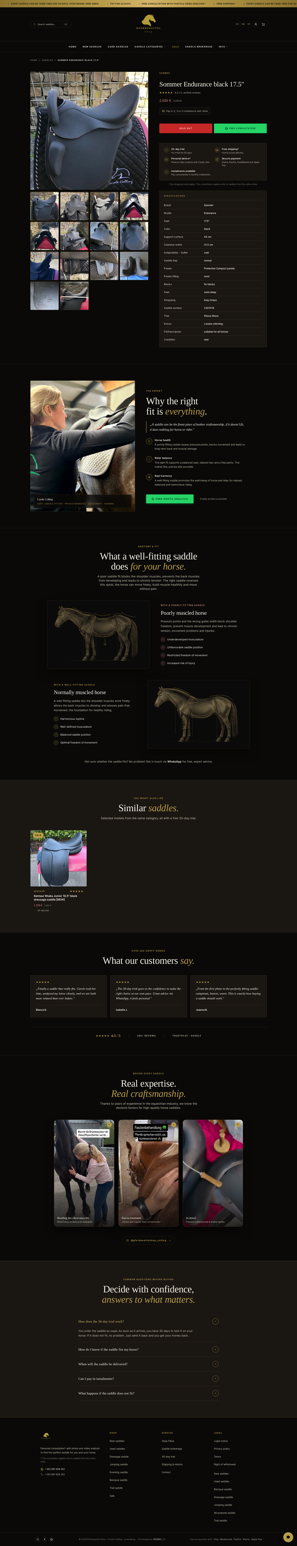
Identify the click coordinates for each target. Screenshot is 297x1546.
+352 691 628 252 (55, 1469)
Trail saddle (116, 1487)
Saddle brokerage (199, 46)
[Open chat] (288, 1537)
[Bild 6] (74, 236)
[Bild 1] (44, 206)
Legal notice (221, 1440)
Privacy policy (222, 1448)
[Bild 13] (44, 295)
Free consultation (242, 128)
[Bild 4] (134, 206)
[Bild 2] (74, 206)
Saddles (47, 60)
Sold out (185, 128)
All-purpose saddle (224, 1512)
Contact (166, 1472)
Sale (112, 1495)
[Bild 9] (44, 266)
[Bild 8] (134, 236)
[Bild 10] (74, 266)
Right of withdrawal (225, 1464)
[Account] (255, 24)
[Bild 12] (134, 266)
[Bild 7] (104, 236)
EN (243, 24)
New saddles (92, 46)
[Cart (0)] (263, 24)
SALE (175, 46)
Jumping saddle (119, 1464)
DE (237, 24)
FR (249, 24)
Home (72, 46)
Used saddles (118, 46)
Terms (217, 1456)
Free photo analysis (172, 499)
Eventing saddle (119, 1472)
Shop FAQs (168, 1440)
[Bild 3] (104, 206)
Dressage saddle (119, 1456)
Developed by (145, 1539)
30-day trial (168, 1456)
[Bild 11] (104, 266)
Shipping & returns (172, 1464)
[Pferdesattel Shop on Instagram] (37, 1539)
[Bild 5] (44, 236)
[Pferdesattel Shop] (148, 24)
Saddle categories (149, 46)
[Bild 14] (74, 295)
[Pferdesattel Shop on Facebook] (44, 1539)
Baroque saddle (118, 1479)
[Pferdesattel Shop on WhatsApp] (51, 1539)
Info (222, 46)
